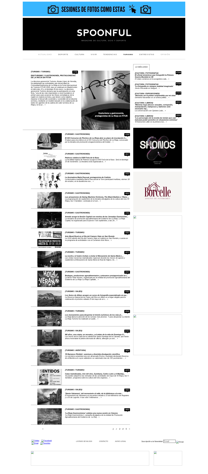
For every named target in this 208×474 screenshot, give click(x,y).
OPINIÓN (165, 54)
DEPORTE (63, 54)
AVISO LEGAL (120, 441)
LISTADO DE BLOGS (84, 441)
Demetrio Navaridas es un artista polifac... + (155, 95)
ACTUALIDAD (45, 54)
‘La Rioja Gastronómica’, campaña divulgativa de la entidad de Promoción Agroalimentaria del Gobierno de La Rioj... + (94, 413)
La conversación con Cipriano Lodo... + (154, 107)
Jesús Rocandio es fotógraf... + (154, 86)
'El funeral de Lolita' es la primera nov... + (156, 119)
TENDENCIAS (110, 54)
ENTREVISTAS (146, 54)
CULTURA (79, 54)
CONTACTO (103, 441)
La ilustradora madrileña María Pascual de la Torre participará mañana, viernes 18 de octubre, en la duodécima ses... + (97, 177)
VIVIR (94, 54)
